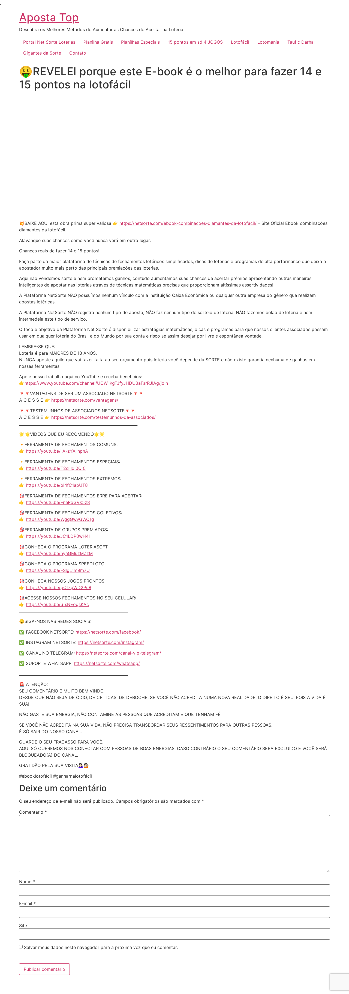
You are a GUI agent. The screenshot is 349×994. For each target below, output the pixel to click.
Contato (77, 53)
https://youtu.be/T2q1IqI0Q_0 (56, 468)
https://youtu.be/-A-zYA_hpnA (57, 451)
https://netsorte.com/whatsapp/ (107, 663)
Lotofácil (240, 42)
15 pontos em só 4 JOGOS (195, 42)
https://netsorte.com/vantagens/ (84, 400)
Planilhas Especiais (140, 42)
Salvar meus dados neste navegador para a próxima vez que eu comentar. (101, 947)
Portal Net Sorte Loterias (49, 42)
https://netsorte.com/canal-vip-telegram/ (118, 653)
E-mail (27, 903)
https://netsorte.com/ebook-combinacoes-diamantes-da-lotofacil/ (188, 223)
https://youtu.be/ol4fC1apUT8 (57, 485)
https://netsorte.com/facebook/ (108, 632)
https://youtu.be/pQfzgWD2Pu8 (58, 587)
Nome (27, 881)
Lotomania (268, 42)
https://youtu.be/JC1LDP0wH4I (58, 536)
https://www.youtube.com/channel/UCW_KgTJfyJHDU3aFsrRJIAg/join (96, 383)
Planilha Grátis (98, 42)
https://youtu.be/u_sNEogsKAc (57, 604)
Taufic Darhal (301, 42)
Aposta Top (49, 17)
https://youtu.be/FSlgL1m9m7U (58, 570)
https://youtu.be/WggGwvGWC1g (60, 519)
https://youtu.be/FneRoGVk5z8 (58, 502)
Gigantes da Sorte (42, 53)
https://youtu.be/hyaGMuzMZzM (59, 553)
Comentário (33, 812)
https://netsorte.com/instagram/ (111, 642)
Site (23, 925)
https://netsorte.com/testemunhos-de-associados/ (103, 417)
